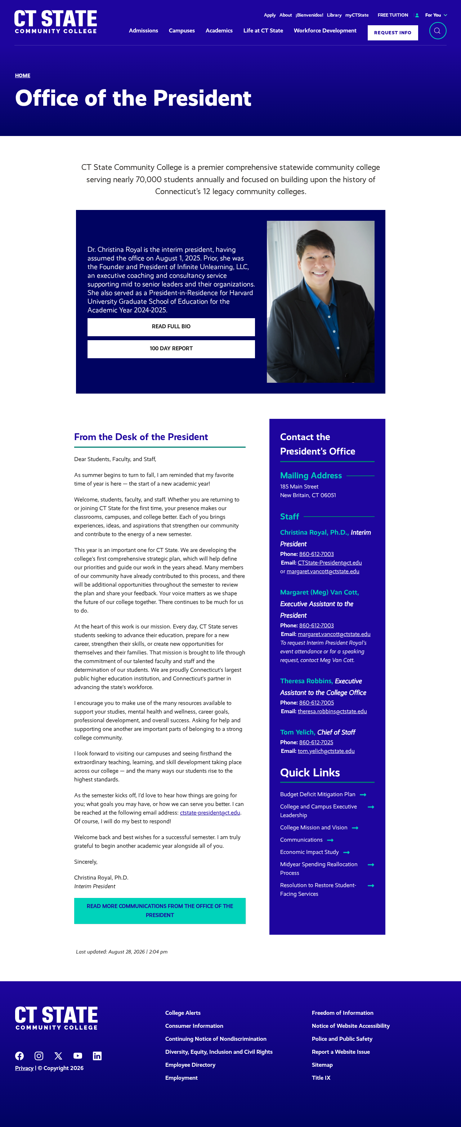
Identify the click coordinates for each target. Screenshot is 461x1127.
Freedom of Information (342, 1012)
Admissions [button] (143, 30)
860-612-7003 (316, 554)
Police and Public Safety (342, 1038)
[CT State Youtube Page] (77, 1055)
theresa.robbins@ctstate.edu (332, 711)
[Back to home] (55, 21)
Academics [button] (219, 30)
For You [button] (433, 15)
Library (334, 15)
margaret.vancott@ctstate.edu (323, 571)
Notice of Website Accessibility (351, 1025)
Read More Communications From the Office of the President (160, 910)
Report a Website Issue (341, 1051)
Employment (181, 1077)
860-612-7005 (316, 702)
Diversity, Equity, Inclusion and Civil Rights (219, 1051)
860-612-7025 (316, 742)
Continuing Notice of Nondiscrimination (216, 1038)
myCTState (357, 15)
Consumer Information (194, 1025)
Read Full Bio (171, 326)
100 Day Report (171, 348)
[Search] (438, 30)
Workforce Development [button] (325, 30)
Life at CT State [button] (263, 30)
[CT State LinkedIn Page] (97, 1055)
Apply (270, 15)
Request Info (393, 32)
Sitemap (322, 1064)
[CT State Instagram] (39, 1055)
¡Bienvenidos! (309, 15)
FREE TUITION (393, 15)
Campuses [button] (182, 30)
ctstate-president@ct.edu (210, 812)
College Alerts (183, 1012)
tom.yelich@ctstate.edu (326, 750)
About (285, 15)
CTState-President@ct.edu (330, 562)
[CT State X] (58, 1055)
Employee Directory (190, 1064)
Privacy (24, 1068)
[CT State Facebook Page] (19, 1055)
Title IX (321, 1077)
